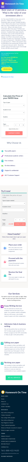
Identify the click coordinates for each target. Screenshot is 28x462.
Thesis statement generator (8, 425)
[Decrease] (15, 125)
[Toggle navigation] (2, 7)
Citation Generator (6, 415)
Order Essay (7, 69)
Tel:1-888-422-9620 (10, 451)
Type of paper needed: (8, 200)
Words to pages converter (7, 430)
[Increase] (23, 125)
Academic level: (6, 206)
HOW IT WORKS (5, 406)
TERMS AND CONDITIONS (8, 439)
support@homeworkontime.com (10, 453)
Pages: (4, 219)
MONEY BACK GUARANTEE (8, 441)
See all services (14, 377)
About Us (3, 401)
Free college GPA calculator (8, 417)
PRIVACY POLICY (5, 436)
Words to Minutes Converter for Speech (11, 427)
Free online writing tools (7, 412)
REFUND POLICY (5, 444)
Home (2, 399)
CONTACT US (4, 404)
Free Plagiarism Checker (7, 422)
